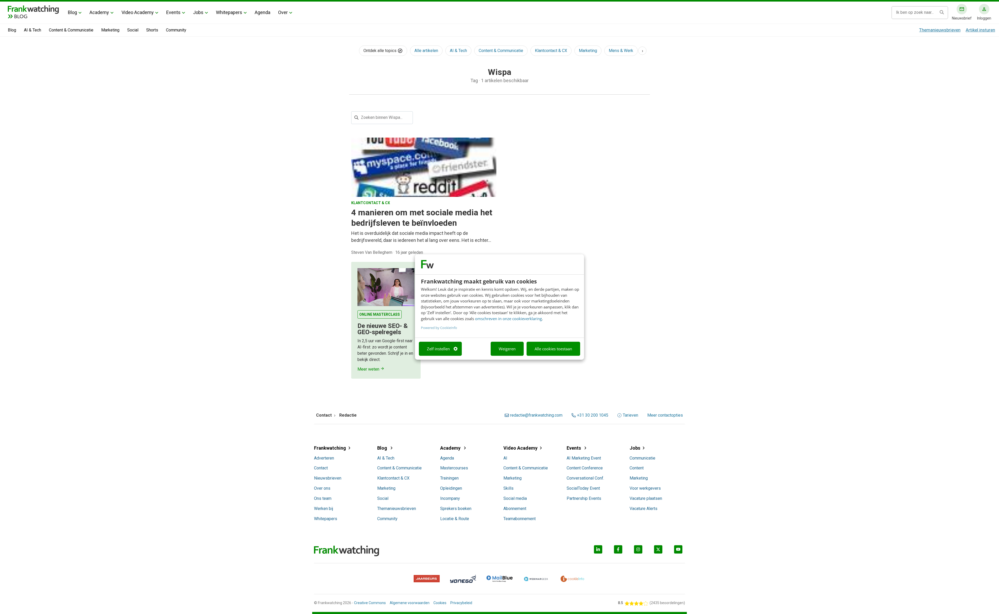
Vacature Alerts (643, 508)
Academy (99, 12)
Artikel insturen (980, 30)
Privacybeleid (461, 603)
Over (283, 12)
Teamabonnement (519, 518)
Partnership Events (584, 498)
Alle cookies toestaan (553, 348)
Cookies (439, 603)
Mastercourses (454, 468)
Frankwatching (330, 448)
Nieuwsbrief (962, 18)
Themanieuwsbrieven (939, 30)
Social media (515, 498)
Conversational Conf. (585, 478)
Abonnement (514, 508)
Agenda (262, 12)
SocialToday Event (583, 488)
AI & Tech (32, 30)
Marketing (110, 30)
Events (173, 12)
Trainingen (449, 478)
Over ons (322, 488)
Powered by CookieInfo (439, 327)
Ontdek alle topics (380, 50)
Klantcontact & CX (551, 50)
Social (132, 30)
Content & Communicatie (71, 30)
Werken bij (323, 508)
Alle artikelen (426, 50)
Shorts (152, 30)
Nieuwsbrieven (327, 478)
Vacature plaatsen (646, 498)
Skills (508, 488)
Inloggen (984, 18)
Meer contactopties (665, 415)
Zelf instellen (438, 348)
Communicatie (642, 458)
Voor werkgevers (645, 488)
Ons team (322, 498)
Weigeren (507, 348)
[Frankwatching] (33, 9)
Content (637, 468)
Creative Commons (370, 603)
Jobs (198, 12)
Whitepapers (229, 12)
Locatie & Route (454, 518)
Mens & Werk (621, 50)
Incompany (450, 498)
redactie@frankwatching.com (536, 415)
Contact (321, 468)
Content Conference (585, 468)
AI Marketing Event (584, 458)
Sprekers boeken (455, 508)
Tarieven (630, 415)
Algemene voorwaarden (410, 603)
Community (176, 30)
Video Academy (137, 12)
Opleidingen (451, 488)
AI (505, 458)
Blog (72, 12)
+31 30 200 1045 (592, 415)
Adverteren (324, 458)
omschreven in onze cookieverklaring (508, 318)
